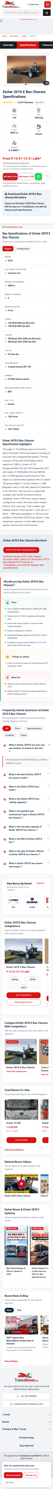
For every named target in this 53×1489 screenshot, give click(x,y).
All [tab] (6, 728)
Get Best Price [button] (10, 177)
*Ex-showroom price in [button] (16, 163)
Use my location (13, 1475)
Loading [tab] (9, 735)
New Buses (14, 36)
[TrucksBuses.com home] (13, 4)
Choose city (31, 1475)
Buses (6, 1422)
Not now (10, 1482)
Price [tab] (17, 728)
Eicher (24, 36)
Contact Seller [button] (21, 1140)
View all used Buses (15, 1150)
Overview (8, 45)
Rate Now (39, 102)
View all (41, 883)
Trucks (6, 1414)
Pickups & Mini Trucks (14, 1429)
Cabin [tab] (24, 735)
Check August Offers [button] (26, 177)
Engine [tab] (8, 248)
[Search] (47, 12)
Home (4, 36)
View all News (12, 1361)
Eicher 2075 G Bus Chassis (20, 967)
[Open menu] (47, 4)
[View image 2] (27, 84)
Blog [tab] (19, 1310)
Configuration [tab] (23, 248)
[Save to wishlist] (47, 176)
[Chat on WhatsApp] (38, 176)
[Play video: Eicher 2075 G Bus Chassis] (21, 1183)
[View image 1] (25, 84)
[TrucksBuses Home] (26, 1377)
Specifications (28, 45)
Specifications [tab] (34, 728)
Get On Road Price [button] (23, 995)
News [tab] (9, 1310)
